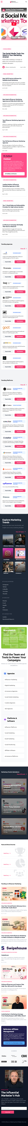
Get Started (8, 644)
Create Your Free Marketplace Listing (13, 1043)
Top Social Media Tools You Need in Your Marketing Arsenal (13, 55)
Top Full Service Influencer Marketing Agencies (14, 142)
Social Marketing (10, 733)
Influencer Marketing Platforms (17, 389)
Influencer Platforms (11, 727)
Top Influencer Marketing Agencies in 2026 (14, 121)
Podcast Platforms (17, 405)
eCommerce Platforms (11, 756)
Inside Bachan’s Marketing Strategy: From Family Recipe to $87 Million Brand (13, 1015)
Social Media (7, 49)
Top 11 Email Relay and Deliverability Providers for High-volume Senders (14, 206)
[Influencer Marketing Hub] (14, 1)
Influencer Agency (17, 253)
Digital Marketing (10, 685)
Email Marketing (9, 738)
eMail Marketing (8, 74)
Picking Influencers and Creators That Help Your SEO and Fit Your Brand (12, 985)
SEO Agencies (9, 708)
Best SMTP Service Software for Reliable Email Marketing (12, 79)
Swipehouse (5, 955)
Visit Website (20, 261)
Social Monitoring (10, 744)
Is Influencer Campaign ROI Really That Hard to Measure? (13, 225)
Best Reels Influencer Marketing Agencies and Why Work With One (13, 100)
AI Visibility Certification (11, 173)
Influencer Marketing (9, 94)
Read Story (6, 853)
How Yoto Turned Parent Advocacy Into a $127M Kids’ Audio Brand (13, 906)
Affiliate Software (10, 750)
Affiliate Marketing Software (17, 497)
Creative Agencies (10, 703)
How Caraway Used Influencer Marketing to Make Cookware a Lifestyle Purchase (13, 936)
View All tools (21, 774)
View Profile (8, 261)
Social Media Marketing (11, 697)
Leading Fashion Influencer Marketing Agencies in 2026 (11, 185)
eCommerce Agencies (11, 691)
